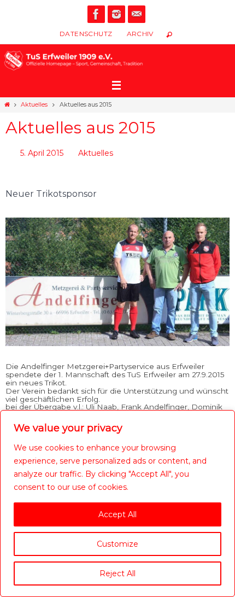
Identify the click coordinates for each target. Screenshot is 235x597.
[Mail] (136, 14)
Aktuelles (34, 104)
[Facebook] (96, 14)
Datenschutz (86, 34)
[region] (117, 503)
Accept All (117, 514)
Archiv (140, 34)
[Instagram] (116, 14)
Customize (117, 544)
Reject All (117, 573)
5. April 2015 (41, 152)
